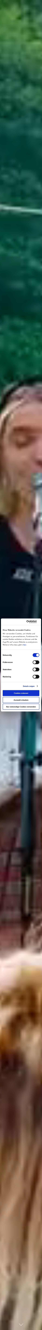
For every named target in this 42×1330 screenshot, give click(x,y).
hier (24, 645)
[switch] (36, 662)
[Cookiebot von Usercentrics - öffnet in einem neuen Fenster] (29, 621)
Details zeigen (29, 686)
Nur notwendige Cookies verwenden (21, 707)
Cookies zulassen (21, 693)
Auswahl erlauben (21, 700)
